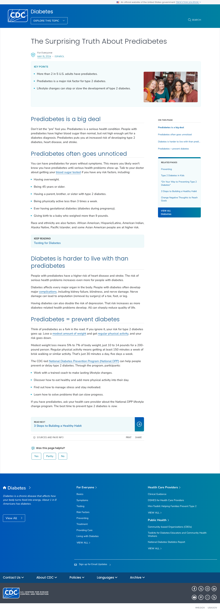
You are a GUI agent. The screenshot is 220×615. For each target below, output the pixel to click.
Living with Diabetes (88, 536)
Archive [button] (136, 577)
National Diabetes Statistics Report (166, 542)
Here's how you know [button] (187, 2)
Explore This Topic (46, 21)
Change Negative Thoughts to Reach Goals (179, 199)
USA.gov (212, 607)
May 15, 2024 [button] (44, 56)
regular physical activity (113, 333)
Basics (80, 494)
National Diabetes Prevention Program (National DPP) (84, 361)
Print (128, 437)
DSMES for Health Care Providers (166, 500)
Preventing (166, 169)
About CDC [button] (45, 577)
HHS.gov (200, 607)
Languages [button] (106, 577)
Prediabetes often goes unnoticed (175, 134)
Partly (49, 456)
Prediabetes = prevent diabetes (173, 148)
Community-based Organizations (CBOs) (170, 526)
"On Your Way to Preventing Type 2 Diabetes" (179, 183)
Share (138, 437)
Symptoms (82, 500)
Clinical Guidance (157, 494)
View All (12, 518)
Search (196, 19)
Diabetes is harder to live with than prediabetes (179, 141)
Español (59, 56)
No (62, 456)
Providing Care (84, 530)
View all (83, 542)
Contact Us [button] (12, 577)
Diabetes (42, 11)
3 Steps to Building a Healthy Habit (179, 191)
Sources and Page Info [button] (50, 437)
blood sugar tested (68, 172)
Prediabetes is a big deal (171, 127)
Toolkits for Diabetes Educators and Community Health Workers (177, 534)
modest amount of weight (69, 333)
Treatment (82, 524)
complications (48, 292)
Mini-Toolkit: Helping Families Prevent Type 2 (172, 506)
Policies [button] (76, 577)
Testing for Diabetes (47, 243)
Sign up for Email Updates (93, 564)
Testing (80, 506)
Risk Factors (83, 512)
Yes (36, 456)
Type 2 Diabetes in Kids (172, 175)
